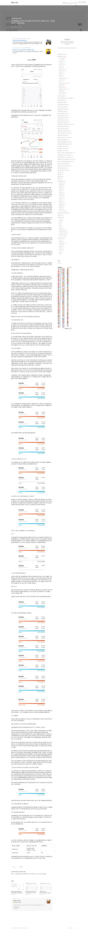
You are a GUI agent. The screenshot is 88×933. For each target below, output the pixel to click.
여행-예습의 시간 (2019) (63, 148)
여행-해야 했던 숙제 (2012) (64, 122)
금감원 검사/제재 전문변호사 (19, 40)
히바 (60, 223)
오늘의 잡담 (62, 90)
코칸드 (60, 225)
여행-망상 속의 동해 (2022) (64, 163)
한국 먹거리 (62, 64)
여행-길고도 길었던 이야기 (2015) (65, 133)
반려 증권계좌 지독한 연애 (64, 83)
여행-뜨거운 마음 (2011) (63, 115)
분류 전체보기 (61, 54)
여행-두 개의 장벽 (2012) (63, 120)
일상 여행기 (61, 56)
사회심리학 (61, 192)
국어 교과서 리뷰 (62, 238)
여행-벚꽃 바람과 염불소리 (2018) (65, 141)
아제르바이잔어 (62, 243)
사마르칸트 (61, 220)
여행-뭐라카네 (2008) (62, 102)
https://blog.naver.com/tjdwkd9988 (20, 47)
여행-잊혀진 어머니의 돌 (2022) (64, 165)
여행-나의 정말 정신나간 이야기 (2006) (66, 98)
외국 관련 (61, 63)
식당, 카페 (62, 80)
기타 (60, 254)
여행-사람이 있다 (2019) (63, 146)
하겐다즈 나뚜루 (62, 70)
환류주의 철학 (62, 87)
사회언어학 (61, 193)
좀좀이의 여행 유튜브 (72, 925)
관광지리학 (61, 201)
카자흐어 (61, 247)
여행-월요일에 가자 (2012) (63, 117)
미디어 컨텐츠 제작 (63, 210)
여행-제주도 (61, 176)
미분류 (61, 84)
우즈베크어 (61, 228)
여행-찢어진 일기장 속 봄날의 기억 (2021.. (66, 159)
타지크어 (61, 250)
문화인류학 (61, 184)
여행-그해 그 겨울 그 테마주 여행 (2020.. (66, 152)
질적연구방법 (62, 183)
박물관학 (61, 206)
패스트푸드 (62, 76)
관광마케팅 (61, 203)
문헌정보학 (61, 86)
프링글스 (61, 72)
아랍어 (61, 240)
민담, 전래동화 (62, 58)
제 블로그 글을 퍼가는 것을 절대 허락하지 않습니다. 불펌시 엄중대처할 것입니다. (28, 905)
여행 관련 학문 (61, 181)
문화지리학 (61, 187)
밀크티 (61, 81)
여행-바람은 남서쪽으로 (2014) (64, 131)
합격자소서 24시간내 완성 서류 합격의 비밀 (23, 49)
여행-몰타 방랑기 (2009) (63, 109)
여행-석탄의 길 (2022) (63, 168)
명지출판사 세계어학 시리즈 (64, 89)
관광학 (61, 200)
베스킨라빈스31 (63, 69)
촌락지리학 (61, 198)
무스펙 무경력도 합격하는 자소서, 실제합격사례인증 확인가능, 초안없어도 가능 (27, 52)
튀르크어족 (60, 215)
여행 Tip (60, 179)
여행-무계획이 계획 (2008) (63, 104)
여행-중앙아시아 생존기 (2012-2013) (66, 124)
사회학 (61, 190)
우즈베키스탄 (61, 217)
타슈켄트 (61, 219)
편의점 (61, 75)
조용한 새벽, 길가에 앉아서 (63, 213)
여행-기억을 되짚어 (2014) (63, 128)
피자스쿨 (61, 67)
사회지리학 (61, 195)
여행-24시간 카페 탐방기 (63, 139)
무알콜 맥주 (62, 73)
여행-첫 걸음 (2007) (62, 100)
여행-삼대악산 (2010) (63, 111)
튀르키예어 (61, 241)
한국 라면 (61, 66)
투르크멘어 (61, 244)
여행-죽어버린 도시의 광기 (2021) (65, 155)
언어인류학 (61, 189)
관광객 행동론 (62, 204)
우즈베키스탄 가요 (63, 234)
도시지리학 (61, 197)
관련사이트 (71, 928)
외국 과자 (61, 59)
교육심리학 (61, 209)
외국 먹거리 (62, 61)
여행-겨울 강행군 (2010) (63, 113)
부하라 (60, 222)
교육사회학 (61, 207)
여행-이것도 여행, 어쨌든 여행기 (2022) (66, 161)
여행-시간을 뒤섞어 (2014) (63, 126)
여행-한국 (60, 172)
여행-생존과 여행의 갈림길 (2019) (65, 144)
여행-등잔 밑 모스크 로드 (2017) (65, 137)
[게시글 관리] (17, 867)
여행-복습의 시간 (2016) (63, 135)
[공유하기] (15, 867)
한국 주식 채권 (62, 93)
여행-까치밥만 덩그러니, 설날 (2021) (65, 157)
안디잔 (60, 226)
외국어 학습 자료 (62, 96)
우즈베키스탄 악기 (63, 231)
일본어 (60, 252)
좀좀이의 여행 (14, 2)
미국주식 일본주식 (63, 92)
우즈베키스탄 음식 (63, 230)
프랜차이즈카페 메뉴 (63, 78)
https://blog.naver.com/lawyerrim (20, 38)
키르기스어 (61, 249)
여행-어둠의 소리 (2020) (63, 150)
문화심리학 (61, 186)
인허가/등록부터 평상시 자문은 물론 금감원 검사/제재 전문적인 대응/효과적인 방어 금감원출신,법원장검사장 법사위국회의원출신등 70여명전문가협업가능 (27, 42)
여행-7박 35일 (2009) (63, 107)
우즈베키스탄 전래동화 (64, 233)
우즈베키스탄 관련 (63, 236)
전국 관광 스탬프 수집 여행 (63, 170)
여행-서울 (60, 174)
